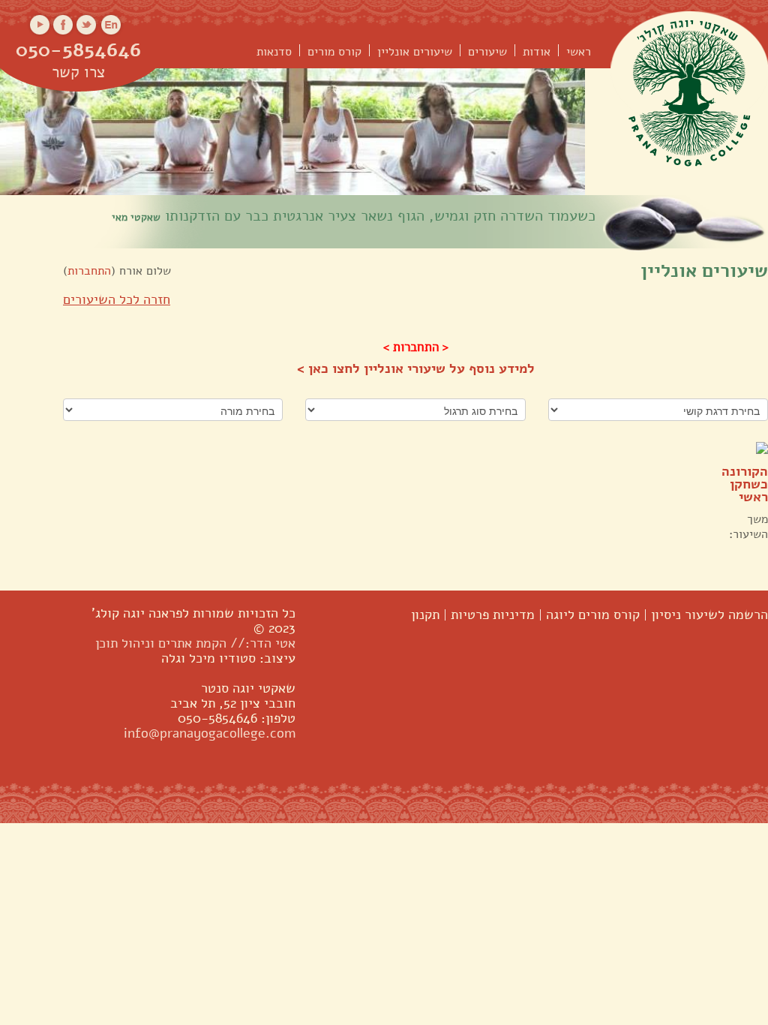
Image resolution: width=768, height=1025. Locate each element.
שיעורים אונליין (414, 52)
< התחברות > (415, 347)
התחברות (89, 271)
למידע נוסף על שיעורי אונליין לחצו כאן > (416, 368)
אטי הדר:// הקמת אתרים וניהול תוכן (195, 643)
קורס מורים (335, 52)
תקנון (425, 615)
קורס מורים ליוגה (593, 615)
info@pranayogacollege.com (210, 733)
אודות (536, 52)
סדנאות (274, 52)
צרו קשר (78, 74)
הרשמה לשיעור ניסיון (709, 615)
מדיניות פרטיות (493, 615)
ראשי (578, 52)
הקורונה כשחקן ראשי (745, 484)
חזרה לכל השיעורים (116, 299)
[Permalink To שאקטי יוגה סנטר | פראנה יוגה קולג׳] (689, 91)
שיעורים (487, 52)
